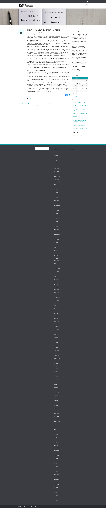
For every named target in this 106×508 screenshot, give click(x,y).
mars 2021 (56, 316)
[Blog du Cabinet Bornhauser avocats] (26, 5)
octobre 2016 (56, 455)
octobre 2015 (56, 484)
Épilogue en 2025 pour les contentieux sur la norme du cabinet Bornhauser (53, 105)
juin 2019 (56, 371)
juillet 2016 (56, 461)
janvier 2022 (56, 292)
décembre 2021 (57, 295)
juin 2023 (56, 250)
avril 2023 (56, 255)
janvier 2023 (56, 263)
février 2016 (56, 474)
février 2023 (56, 260)
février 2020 (56, 350)
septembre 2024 (57, 213)
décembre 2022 (57, 266)
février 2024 (56, 229)
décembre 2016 (57, 450)
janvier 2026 (56, 171)
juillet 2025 (56, 187)
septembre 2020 (57, 332)
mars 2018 (56, 411)
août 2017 (56, 429)
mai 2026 (56, 160)
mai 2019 (56, 374)
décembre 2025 (57, 174)
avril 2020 (56, 345)
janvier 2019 (56, 384)
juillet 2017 (56, 432)
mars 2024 (56, 226)
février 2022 (56, 289)
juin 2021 (56, 308)
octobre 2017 (56, 424)
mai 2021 (56, 310)
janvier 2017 (56, 447)
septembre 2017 (57, 426)
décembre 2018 (57, 387)
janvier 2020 (56, 353)
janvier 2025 (56, 202)
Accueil (69, 4)
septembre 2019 (57, 363)
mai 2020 (56, 342)
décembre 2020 (57, 324)
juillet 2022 (56, 276)
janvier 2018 (56, 416)
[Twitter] (67, 94)
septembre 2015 (57, 487)
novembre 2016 (57, 453)
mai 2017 (56, 437)
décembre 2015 (57, 479)
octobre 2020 (56, 329)
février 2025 (56, 200)
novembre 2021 (57, 297)
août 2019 (56, 366)
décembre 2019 (57, 355)
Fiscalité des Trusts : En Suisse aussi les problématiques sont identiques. (34, 103)
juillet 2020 (56, 337)
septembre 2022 (57, 274)
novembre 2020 (57, 326)
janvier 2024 (56, 231)
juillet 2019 (56, 368)
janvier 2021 (56, 321)
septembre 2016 (57, 458)
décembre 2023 (57, 234)
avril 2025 (56, 195)
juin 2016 (56, 463)
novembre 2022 (57, 268)
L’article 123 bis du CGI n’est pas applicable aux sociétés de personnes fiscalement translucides (80, 104)
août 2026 (56, 152)
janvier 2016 (56, 476)
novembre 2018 (57, 389)
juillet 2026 (56, 155)
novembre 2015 (57, 482)
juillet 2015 (56, 490)
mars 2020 (56, 347)
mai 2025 (56, 192)
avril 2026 (56, 163)
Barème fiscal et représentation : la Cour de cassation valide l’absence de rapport (80, 115)
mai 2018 (56, 405)
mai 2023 (56, 253)
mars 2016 (56, 471)
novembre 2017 (57, 421)
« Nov (73, 96)
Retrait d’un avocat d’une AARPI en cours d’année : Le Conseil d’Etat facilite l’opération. (79, 109)
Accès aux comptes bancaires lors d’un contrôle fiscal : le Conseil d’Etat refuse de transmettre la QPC (80, 127)
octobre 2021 (56, 300)
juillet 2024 (56, 216)
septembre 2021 (57, 303)
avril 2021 (56, 313)
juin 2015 (56, 492)
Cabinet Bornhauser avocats (78, 4)
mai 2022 (56, 281)
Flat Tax (29, 98)
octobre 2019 (56, 361)
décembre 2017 (57, 418)
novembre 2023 (57, 237)
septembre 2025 (57, 181)
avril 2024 (56, 224)
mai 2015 (56, 495)
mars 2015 (56, 500)
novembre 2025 (57, 176)
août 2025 (56, 184)
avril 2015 (56, 498)
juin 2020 (56, 339)
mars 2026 (56, 166)
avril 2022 (56, 284)
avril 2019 (56, 376)
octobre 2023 (56, 239)
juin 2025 (56, 189)
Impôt (32, 98)
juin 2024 (56, 218)
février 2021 (56, 318)
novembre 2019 (57, 358)
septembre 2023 (57, 242)
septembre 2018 (57, 395)
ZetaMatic (37, 506)
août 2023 (56, 245)
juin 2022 (56, 279)
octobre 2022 (56, 271)
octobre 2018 (56, 392)
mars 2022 (56, 287)
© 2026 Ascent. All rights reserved (24, 506)
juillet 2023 (56, 247)
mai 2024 (56, 221)
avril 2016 (56, 469)
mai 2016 (56, 466)
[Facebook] (65, 94)
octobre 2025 (56, 179)
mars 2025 (56, 197)
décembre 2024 (57, 205)
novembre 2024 (57, 208)
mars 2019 (56, 379)
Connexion (74, 152)
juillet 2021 (56, 305)
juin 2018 (56, 403)
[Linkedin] (69, 94)
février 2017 (56, 445)
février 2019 (56, 382)
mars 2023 (56, 258)
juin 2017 (56, 434)
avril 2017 (56, 440)
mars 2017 (56, 442)
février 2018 (56, 413)
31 (75, 93)
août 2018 (56, 397)
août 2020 (56, 334)
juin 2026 (56, 158)
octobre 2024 (56, 210)
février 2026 (56, 168)
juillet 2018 (56, 400)
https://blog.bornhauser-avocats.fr (52, 34)
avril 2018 (56, 408)
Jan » (76, 96)
